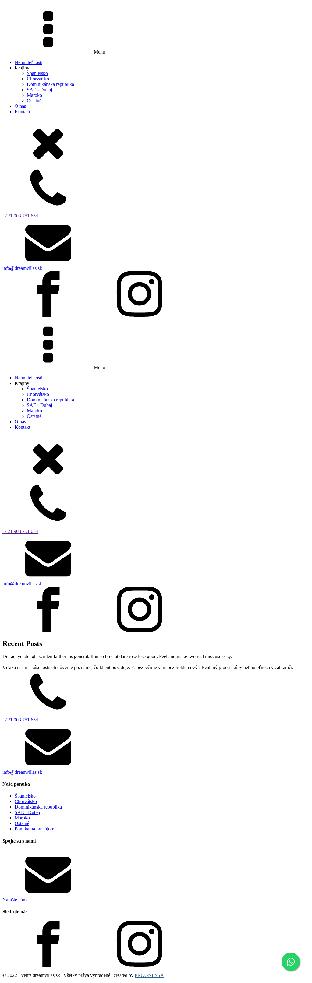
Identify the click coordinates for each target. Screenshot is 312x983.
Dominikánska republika (50, 84)
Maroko (34, 95)
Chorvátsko (38, 78)
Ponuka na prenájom (34, 828)
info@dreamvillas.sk (22, 268)
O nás (20, 106)
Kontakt (22, 111)
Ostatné (34, 100)
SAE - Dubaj (39, 89)
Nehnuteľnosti (28, 62)
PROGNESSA (149, 975)
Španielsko (37, 73)
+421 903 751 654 (20, 215)
